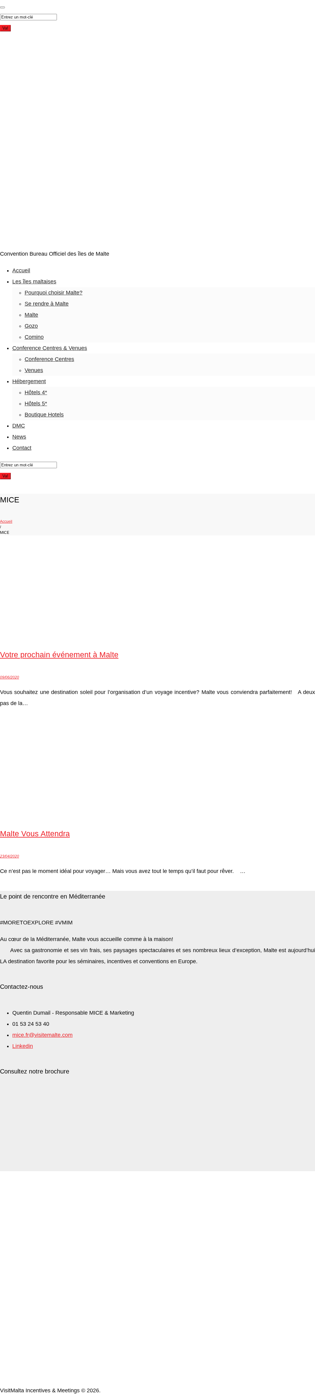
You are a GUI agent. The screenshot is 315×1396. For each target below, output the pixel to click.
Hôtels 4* (36, 392)
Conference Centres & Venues (49, 348)
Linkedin (22, 1046)
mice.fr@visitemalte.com (42, 1035)
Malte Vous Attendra (35, 833)
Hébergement (29, 381)
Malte (31, 315)
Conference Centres (49, 359)
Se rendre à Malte (47, 304)
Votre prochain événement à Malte (59, 654)
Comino (34, 337)
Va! (5, 28)
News (19, 437)
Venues (34, 370)
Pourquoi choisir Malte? (53, 293)
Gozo (31, 326)
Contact (21, 448)
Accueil (21, 270)
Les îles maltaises (34, 281)
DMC (18, 426)
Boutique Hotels (44, 415)
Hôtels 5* (36, 403)
